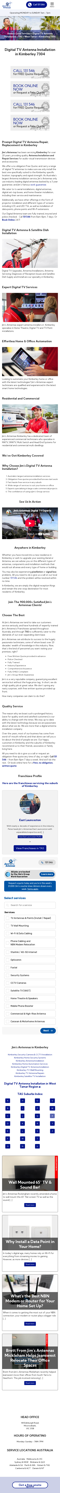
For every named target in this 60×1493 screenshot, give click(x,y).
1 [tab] (30, 841)
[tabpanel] (30, 816)
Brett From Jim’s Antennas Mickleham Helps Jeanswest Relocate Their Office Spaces (30, 1358)
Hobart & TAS (43, 1465)
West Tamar (30, 36)
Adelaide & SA (16, 1465)
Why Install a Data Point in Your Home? (30, 1244)
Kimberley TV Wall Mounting (30, 1070)
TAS (20, 36)
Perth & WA (30, 1465)
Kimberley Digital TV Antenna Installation (30, 1067)
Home (10, 33)
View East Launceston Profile (30, 837)
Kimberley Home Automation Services (30, 1064)
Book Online (8, 220)
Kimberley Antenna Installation (30, 1060)
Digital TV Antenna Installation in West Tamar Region (30, 1085)
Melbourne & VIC (35, 1459)
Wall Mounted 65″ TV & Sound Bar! (30, 1185)
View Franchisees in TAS (30, 848)
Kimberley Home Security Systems (30, 1057)
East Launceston (30, 820)
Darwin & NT (38, 1468)
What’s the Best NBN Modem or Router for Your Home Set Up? (30, 1300)
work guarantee (38, 184)
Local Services (23, 33)
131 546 (26, 216)
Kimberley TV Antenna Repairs (30, 1073)
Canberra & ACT (23, 1468)
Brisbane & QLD (37, 1462)
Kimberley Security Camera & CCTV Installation (30, 1054)
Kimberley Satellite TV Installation (30, 1076)
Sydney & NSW (21, 1462)
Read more (30, 1205)
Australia (21, 1459)
